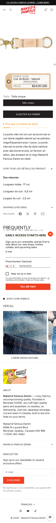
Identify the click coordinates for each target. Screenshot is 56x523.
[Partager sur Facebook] (20, 214)
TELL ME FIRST (28, 286)
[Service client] (50, 517)
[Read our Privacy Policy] (48, 278)
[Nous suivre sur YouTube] (28, 511)
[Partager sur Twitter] (28, 214)
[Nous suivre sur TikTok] (35, 511)
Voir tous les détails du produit (24, 168)
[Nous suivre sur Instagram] (20, 511)
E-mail (9, 251)
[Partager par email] (42, 214)
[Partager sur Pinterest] (35, 214)
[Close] (50, 234)
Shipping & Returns (15, 207)
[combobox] (11, 266)
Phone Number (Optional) (19, 261)
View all (8, 305)
